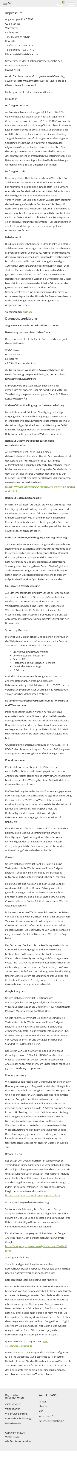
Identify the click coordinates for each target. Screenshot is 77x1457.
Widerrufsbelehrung (16, 1413)
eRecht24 (27, 311)
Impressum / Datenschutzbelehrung (51, 1418)
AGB (40, 1411)
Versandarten (12, 1408)
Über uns (43, 1406)
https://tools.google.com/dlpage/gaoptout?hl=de (32, 1195)
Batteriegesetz (13, 1423)
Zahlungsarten (13, 1404)
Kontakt (42, 1401)
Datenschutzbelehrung (18, 1418)
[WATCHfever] (20, 4)
